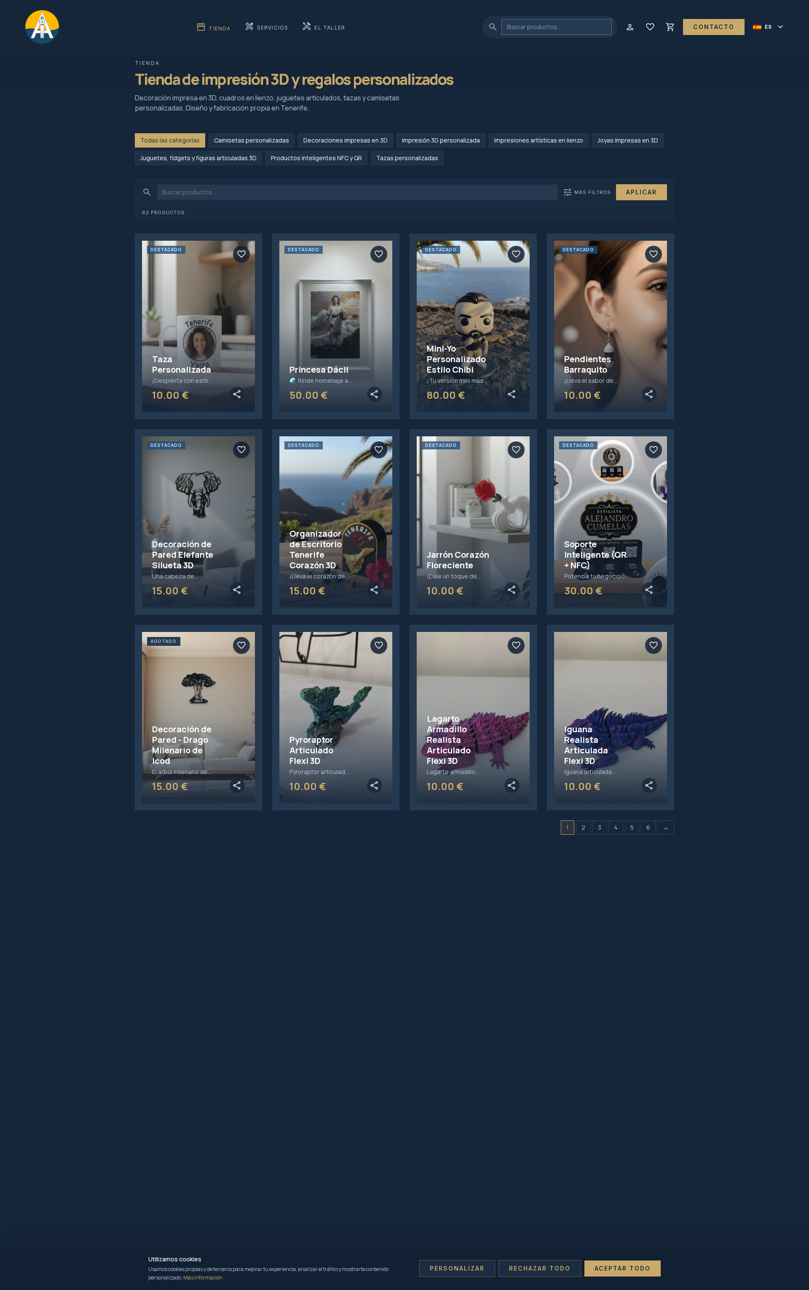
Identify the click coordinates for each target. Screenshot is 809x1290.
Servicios (266, 26)
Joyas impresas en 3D (627, 140)
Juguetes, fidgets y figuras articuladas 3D (198, 158)
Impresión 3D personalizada (441, 140)
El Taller (323, 26)
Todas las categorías (170, 140)
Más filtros (587, 192)
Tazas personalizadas (407, 158)
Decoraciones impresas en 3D (345, 140)
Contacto (713, 26)
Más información (202, 1277)
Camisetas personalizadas (251, 140)
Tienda (213, 27)
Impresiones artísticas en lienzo (538, 140)
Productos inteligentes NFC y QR (316, 158)
